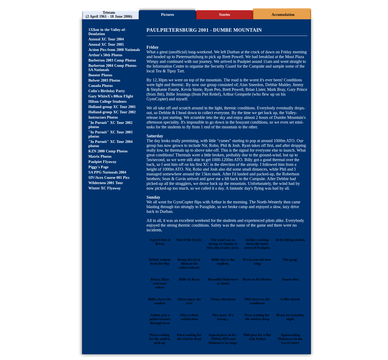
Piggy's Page (98, 167)
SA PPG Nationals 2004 (107, 172)
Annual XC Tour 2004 (106, 39)
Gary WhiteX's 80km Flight (110, 96)
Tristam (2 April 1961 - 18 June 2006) (109, 14)
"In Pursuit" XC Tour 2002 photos (110, 125)
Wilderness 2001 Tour (105, 183)
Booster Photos (100, 75)
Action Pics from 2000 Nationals (114, 50)
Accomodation (283, 15)
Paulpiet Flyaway (102, 162)
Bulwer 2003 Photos (104, 80)
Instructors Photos (103, 117)
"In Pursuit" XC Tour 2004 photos (110, 144)
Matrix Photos (99, 156)
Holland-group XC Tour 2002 (112, 112)
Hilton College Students (107, 102)
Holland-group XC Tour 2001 (112, 107)
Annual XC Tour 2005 (106, 44)
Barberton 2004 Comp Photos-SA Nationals (112, 68)
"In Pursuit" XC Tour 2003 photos (110, 134)
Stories (224, 15)
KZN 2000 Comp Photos (107, 151)
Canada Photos (100, 86)
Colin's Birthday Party (106, 91)
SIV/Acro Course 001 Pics (108, 178)
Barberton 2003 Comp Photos (112, 60)
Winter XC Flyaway (104, 188)
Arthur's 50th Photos (105, 55)
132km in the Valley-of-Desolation (107, 32)
